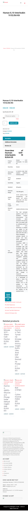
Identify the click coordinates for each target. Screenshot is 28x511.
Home (4, 48)
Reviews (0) (8, 145)
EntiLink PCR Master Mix (11, 313)
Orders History (7, 467)
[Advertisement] (14, 32)
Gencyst (12, 506)
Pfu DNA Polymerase (10, 305)
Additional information (11, 142)
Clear (17, 119)
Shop (5, 475)
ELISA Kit (8, 48)
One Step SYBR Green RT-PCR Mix (13, 307)
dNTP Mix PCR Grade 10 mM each (13, 302)
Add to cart (13, 123)
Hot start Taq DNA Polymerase (12, 310)
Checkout (6, 473)
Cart (5, 471)
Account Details (8, 463)
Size (4, 117)
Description (8, 138)
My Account (7, 461)
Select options (12, 348)
